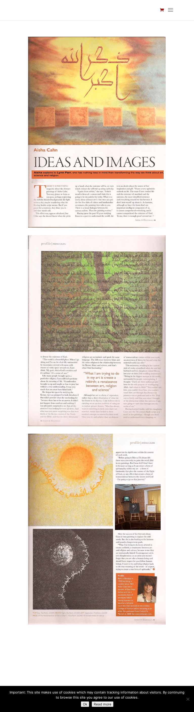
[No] (187, 699)
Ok (85, 704)
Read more (102, 704)
